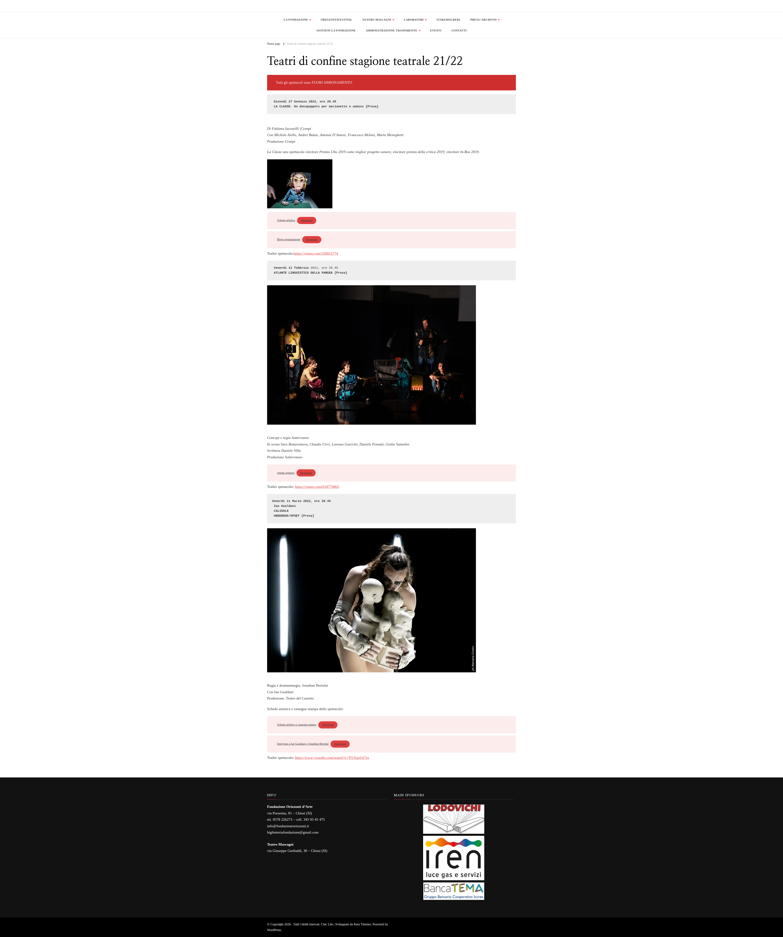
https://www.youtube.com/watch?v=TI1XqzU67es (332, 758)
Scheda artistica (286, 220)
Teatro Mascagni (376, 19)
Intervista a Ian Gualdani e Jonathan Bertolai (302, 743)
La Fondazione (296, 19)
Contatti (459, 30)
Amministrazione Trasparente (391, 30)
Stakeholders (448, 19)
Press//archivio (483, 19)
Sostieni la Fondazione (336, 30)
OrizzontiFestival (336, 19)
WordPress (274, 930)
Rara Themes (362, 924)
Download (306, 220)
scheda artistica (285, 472)
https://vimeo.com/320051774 (316, 253)
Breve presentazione (288, 239)
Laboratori (414, 19)
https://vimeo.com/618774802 (317, 487)
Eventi (435, 30)
